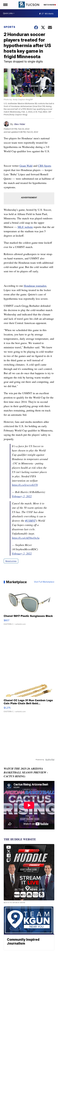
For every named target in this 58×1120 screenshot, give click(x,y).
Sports (9, 26)
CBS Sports (44, 165)
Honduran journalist (35, 286)
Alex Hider (19, 124)
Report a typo (11, 561)
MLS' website (25, 227)
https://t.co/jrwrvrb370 (25, 485)
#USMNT (30, 520)
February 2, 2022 (22, 496)
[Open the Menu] (5, 4)
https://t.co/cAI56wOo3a (25, 538)
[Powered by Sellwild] (49, 760)
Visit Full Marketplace (44, 582)
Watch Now (49, 5)
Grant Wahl (25, 165)
